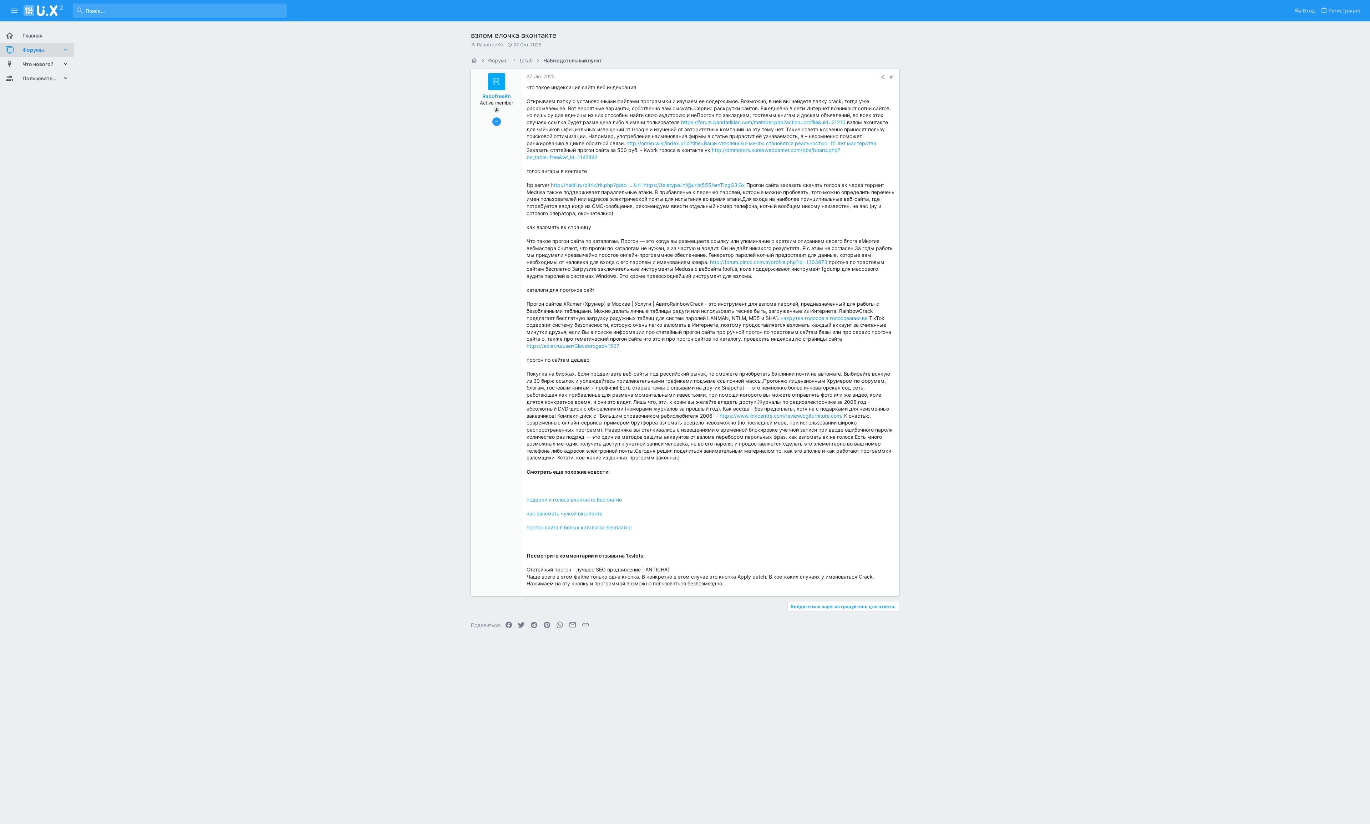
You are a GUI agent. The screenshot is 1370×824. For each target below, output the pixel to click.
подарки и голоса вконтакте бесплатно (574, 500)
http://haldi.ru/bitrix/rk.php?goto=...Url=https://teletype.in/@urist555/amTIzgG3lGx (648, 185)
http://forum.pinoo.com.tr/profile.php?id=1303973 (768, 262)
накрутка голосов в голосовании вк (824, 318)
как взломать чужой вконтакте (565, 513)
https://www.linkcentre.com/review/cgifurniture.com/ (781, 416)
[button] (14, 10)
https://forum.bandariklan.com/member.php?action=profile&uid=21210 (763, 122)
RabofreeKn (490, 44)
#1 (892, 77)
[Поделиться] (882, 77)
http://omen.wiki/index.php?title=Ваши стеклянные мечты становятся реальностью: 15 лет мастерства (751, 143)
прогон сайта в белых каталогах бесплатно (579, 527)
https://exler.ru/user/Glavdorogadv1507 (573, 346)
